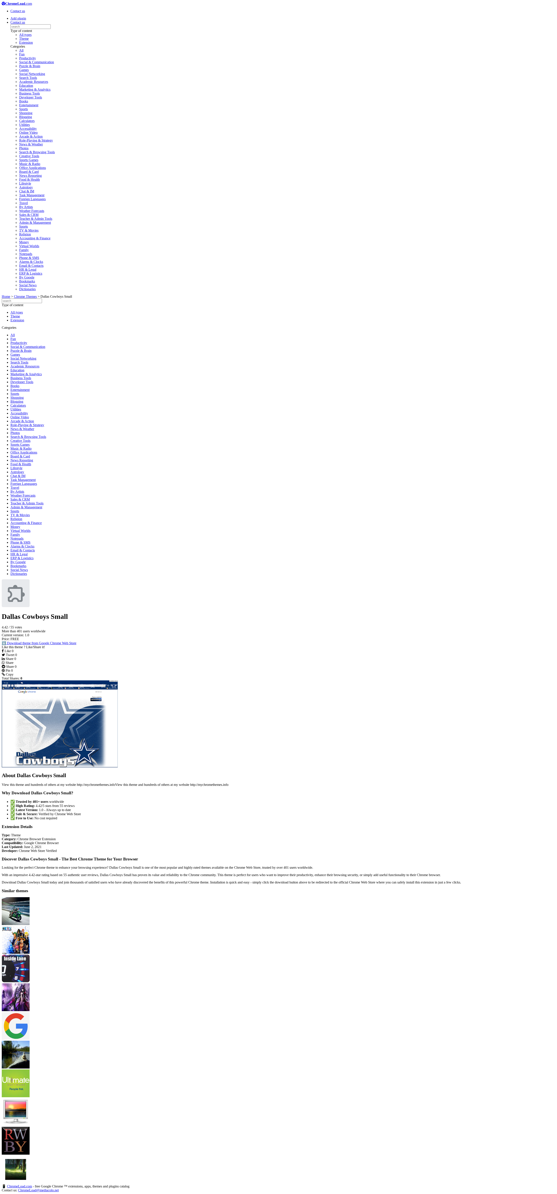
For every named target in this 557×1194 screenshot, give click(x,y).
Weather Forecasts (31, 211)
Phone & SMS (29, 258)
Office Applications (32, 168)
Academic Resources (33, 81)
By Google (26, 277)
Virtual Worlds (29, 246)
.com (18, 3)
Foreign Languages (32, 199)
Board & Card (29, 172)
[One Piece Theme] (16, 952)
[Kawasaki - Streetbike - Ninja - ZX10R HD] (16, 924)
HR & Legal (27, 269)
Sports (23, 109)
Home (6, 296)
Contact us (17, 11)
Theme (24, 38)
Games (24, 70)
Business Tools (29, 93)
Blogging (25, 117)
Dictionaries (27, 289)
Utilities (24, 125)
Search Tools (28, 78)
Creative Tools (29, 156)
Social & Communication (36, 62)
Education (26, 85)
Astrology (26, 187)
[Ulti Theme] (16, 1096)
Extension (26, 42)
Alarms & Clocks (31, 262)
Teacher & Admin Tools (35, 218)
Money (24, 242)
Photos (24, 148)
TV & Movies (29, 230)
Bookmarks (27, 281)
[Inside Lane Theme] (16, 981)
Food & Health (29, 179)
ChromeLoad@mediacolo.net (38, 1190)
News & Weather (31, 144)
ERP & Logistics (30, 273)
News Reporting (30, 175)
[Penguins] (16, 1125)
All (21, 50)
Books (23, 101)
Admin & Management (35, 222)
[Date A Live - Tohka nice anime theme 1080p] (16, 1010)
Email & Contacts (31, 265)
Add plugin (18, 18)
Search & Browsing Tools (37, 152)
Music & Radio (29, 164)
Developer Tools (30, 97)
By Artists (26, 207)
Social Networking (32, 74)
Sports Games (28, 160)
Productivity (27, 58)
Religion (25, 234)
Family (24, 250)
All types (25, 35)
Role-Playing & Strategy (36, 140)
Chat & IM (26, 191)
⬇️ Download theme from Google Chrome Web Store (39, 643)
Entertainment (28, 105)
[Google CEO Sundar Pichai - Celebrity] (16, 1038)
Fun (22, 54)
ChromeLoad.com (19, 1186)
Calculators (27, 121)
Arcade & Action (31, 136)
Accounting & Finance (34, 238)
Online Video (28, 132)
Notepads (25, 254)
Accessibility (28, 128)
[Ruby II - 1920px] (16, 1153)
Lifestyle (25, 183)
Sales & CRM (29, 215)
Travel (23, 203)
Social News (28, 285)
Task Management (31, 195)
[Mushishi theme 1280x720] (16, 1182)
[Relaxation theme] (16, 1067)
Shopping (25, 113)
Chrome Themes (25, 296)
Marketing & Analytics (34, 89)
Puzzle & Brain (29, 66)
